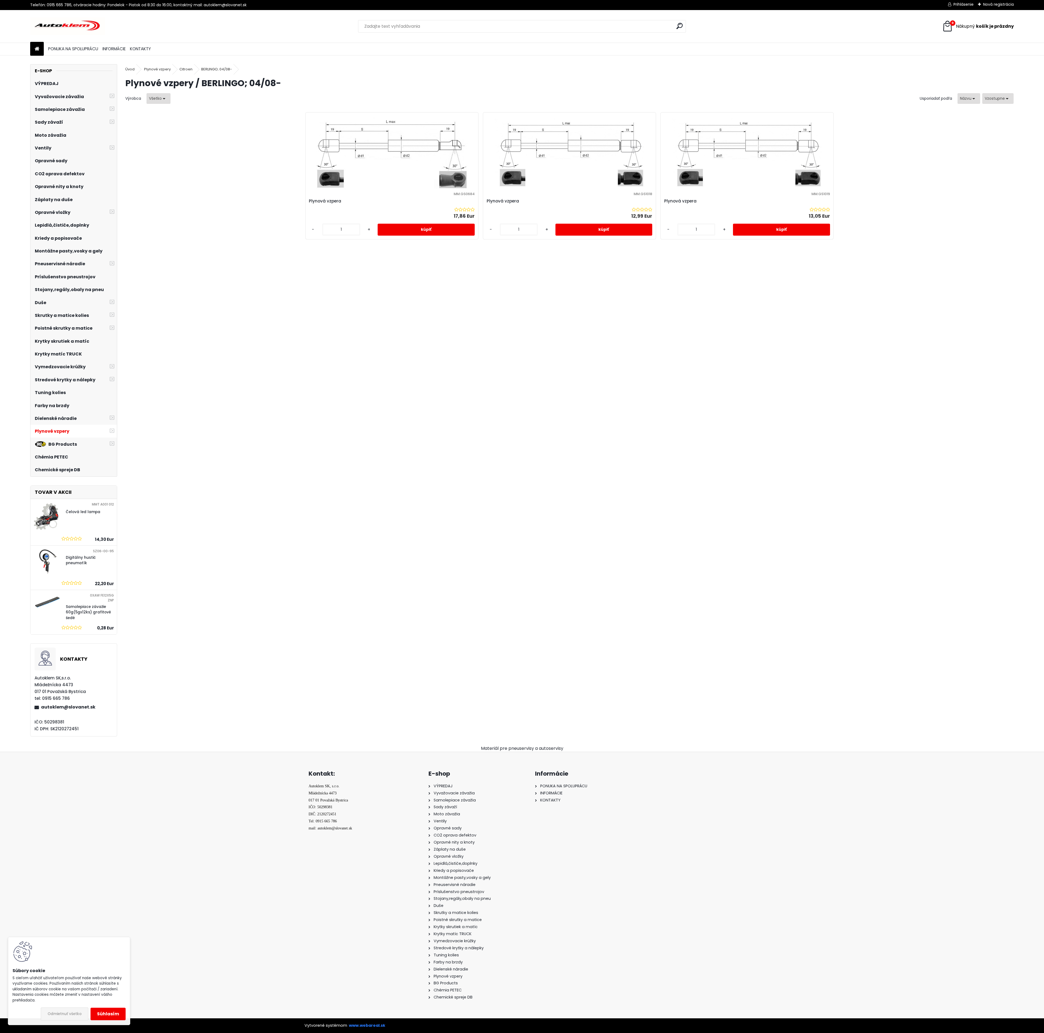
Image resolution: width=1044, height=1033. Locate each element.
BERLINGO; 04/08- (216, 69)
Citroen (185, 69)
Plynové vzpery (157, 69)
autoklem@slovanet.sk (68, 707)
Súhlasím (108, 1014)
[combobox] (969, 98)
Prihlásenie (963, 4)
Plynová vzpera (325, 201)
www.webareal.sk (367, 1025)
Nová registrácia (998, 4)
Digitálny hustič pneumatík (81, 560)
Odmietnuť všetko (65, 1013)
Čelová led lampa (83, 511)
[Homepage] (37, 49)
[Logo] (67, 26)
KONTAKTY (140, 49)
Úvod (130, 69)
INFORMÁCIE (114, 49)
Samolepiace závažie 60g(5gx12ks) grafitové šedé (88, 612)
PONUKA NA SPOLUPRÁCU (73, 49)
